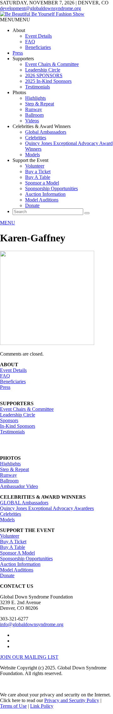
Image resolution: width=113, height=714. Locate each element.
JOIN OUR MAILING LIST (29, 657)
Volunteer (34, 166)
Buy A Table (37, 177)
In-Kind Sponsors (17, 426)
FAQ (30, 41)
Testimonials (37, 86)
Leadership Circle (42, 69)
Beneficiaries (38, 47)
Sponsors (9, 420)
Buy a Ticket (38, 171)
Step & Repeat (39, 103)
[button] (15, 19)
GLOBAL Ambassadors (24, 502)
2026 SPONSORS (43, 75)
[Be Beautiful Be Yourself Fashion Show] (42, 14)
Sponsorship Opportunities (51, 188)
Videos (32, 120)
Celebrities (35, 137)
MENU (7, 222)
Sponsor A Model (17, 553)
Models (32, 154)
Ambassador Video (19, 486)
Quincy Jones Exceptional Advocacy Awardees (47, 508)
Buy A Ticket (13, 541)
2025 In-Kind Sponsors (48, 81)
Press (18, 53)
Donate (32, 205)
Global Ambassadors (45, 132)
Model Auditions (41, 199)
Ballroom (34, 115)
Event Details (38, 36)
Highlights (35, 98)
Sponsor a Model (42, 182)
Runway (33, 109)
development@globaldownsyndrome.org (40, 8)
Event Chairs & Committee (52, 64)
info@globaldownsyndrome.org (31, 624)
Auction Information (45, 194)
